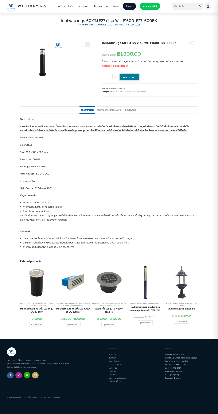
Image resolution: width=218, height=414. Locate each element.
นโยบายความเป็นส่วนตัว (117, 378)
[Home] (78, 24)
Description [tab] (87, 110)
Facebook (169, 378)
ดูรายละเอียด (36, 324)
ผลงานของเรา (83, 6)
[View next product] (196, 43)
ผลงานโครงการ (114, 361)
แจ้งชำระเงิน (113, 374)
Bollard (115, 91)
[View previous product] (191, 43)
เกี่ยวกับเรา (97, 6)
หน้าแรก (61, 6)
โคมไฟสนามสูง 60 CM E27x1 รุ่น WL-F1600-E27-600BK (118, 24)
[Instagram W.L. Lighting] (18, 375)
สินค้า (71, 6)
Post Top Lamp (172, 303)
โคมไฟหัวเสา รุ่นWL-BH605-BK (181, 308)
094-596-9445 (174, 361)
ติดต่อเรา (129, 6)
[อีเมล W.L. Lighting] (35, 375)
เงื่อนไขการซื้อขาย (115, 381)
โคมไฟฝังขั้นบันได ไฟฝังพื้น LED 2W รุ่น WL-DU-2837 (36, 310)
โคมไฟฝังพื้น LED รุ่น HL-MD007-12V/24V (109, 310)
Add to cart (129, 77)
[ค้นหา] (199, 6)
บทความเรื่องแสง (112, 6)
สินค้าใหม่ (112, 358)
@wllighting (174, 374)
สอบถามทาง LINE (150, 6)
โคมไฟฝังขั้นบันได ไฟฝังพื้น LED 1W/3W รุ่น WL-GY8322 (73, 310)
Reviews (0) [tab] (131, 110)
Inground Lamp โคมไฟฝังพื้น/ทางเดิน (34, 303)
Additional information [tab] (109, 110)
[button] (87, 44)
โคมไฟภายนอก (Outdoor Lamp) (133, 91)
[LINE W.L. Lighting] (27, 375)
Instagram (178, 378)
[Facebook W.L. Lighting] (10, 375)
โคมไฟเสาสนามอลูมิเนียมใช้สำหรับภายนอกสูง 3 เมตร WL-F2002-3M (145, 309)
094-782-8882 (174, 364)
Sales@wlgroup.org (177, 371)
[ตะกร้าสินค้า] (208, 6)
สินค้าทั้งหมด (113, 354)
